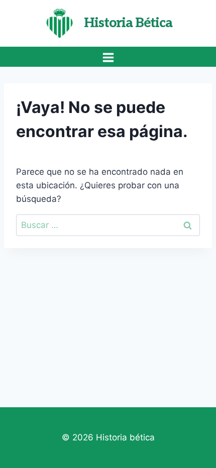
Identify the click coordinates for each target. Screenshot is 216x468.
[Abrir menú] (108, 57)
